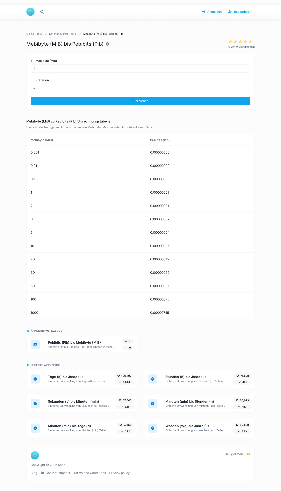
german (236, 454)
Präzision (42, 80)
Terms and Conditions (89, 473)
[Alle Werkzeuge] (42, 12)
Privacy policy (119, 473)
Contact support (57, 473)
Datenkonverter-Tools (62, 33)
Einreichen (140, 101)
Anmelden (214, 11)
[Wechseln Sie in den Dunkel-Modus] (248, 454)
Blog (34, 473)
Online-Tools (34, 33)
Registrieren (242, 11)
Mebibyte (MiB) (46, 60)
